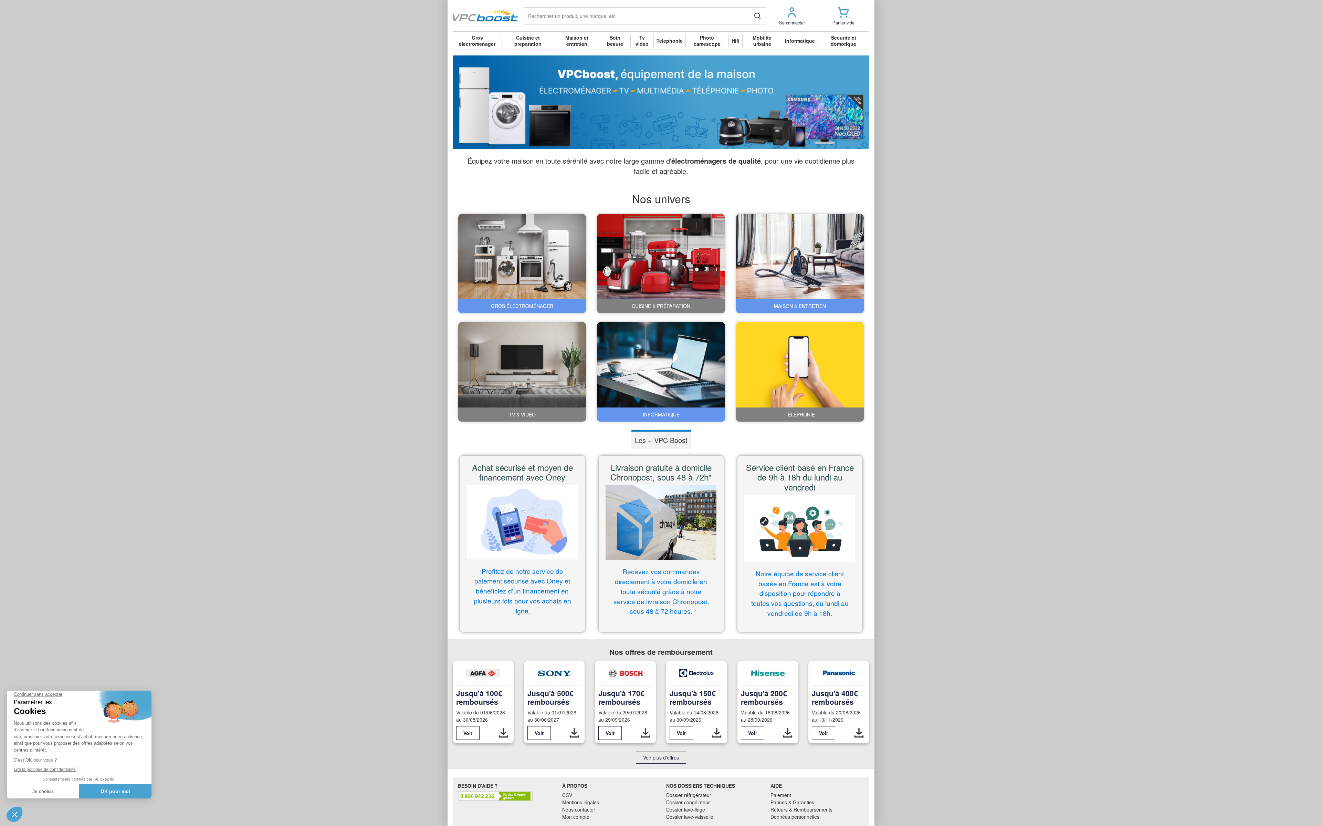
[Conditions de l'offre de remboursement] (503, 733)
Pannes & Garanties (792, 802)
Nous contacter (578, 809)
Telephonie (670, 40)
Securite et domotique (843, 40)
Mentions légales (580, 802)
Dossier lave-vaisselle (689, 816)
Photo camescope (707, 40)
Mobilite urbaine (762, 40)
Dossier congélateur (688, 802)
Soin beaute (615, 40)
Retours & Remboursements (801, 809)
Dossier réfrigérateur (688, 795)
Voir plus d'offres (661, 757)
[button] (792, 16)
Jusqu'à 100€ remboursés (479, 697)
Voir (467, 733)
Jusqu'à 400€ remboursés (835, 697)
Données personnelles (794, 816)
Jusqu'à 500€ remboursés (550, 697)
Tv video (642, 40)
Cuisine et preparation (528, 40)
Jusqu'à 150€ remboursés (693, 697)
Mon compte (575, 816)
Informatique (800, 40)
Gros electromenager (477, 40)
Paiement (780, 795)
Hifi (735, 40)
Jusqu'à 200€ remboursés (764, 697)
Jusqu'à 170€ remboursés (621, 697)
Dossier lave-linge (685, 809)
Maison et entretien (576, 40)
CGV (567, 795)
